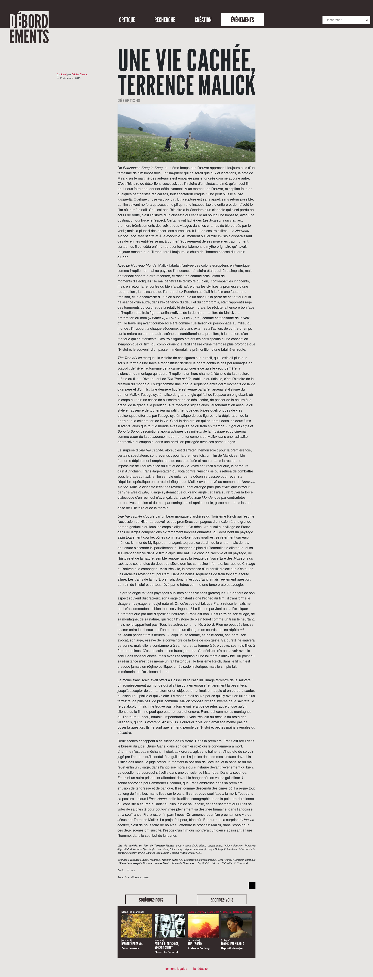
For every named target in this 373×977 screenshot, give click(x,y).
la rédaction (201, 968)
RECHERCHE (164, 20)
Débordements (132, 944)
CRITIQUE (127, 20)
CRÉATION (203, 20)
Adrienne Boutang (199, 944)
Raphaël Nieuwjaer (232, 944)
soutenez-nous (151, 899)
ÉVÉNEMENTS (242, 20)
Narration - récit (242, 912)
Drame (201, 912)
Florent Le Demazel (167, 946)
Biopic (190, 912)
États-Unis (213, 912)
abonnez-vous (222, 899)
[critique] (62, 74)
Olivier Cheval (79, 74)
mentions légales (175, 968)
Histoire (226, 912)
